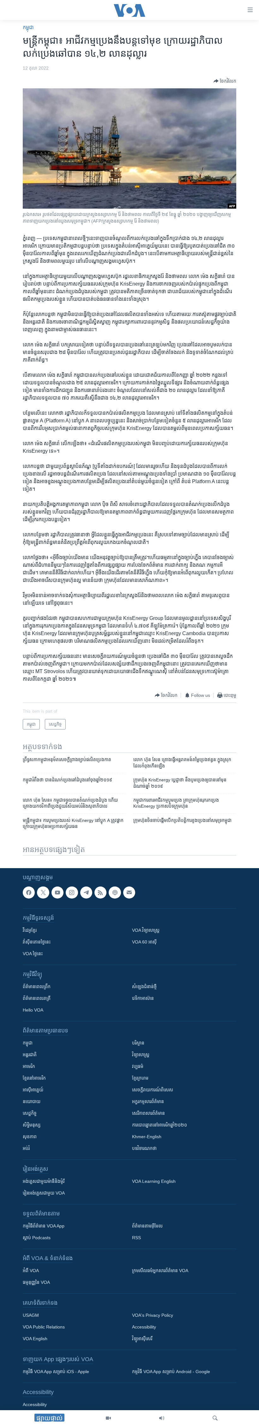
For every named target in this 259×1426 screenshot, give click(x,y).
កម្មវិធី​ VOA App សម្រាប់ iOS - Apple (56, 1371)
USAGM (31, 1315)
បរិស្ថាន (138, 1043)
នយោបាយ (31, 1101)
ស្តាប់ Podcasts (37, 1237)
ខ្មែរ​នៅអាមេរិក (34, 1078)
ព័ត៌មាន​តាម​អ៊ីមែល (147, 1226)
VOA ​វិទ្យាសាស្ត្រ (146, 930)
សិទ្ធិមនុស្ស (31, 1125)
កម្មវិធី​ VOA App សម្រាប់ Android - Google (171, 1371)
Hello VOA (33, 1010)
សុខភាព (30, 1136)
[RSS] (100, 893)
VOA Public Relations (44, 1327)
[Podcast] (115, 893)
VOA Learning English (154, 1181)
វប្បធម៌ (137, 1066)
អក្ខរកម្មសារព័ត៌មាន (148, 1101)
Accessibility (144, 1327)
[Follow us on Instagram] (72, 893)
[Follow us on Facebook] (29, 893)
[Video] (108, 1418)
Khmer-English (146, 1136)
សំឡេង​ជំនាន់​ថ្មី (144, 986)
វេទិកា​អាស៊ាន (143, 998)
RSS (136, 1237)
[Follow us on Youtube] (57, 893)
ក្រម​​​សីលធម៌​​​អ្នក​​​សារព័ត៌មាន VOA (160, 1270)
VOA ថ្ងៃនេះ (33, 953)
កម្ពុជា (28, 27)
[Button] (225, 81)
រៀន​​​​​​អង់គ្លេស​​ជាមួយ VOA (44, 1193)
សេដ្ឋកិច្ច (30, 1113)
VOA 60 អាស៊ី (144, 942)
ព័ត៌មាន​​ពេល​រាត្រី (37, 998)
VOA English (35, 1338)
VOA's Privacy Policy (152, 1315)
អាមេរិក (29, 1066)
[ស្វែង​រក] (215, 1418)
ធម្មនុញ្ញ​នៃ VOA (36, 1282)
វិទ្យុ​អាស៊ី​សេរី (142, 1338)
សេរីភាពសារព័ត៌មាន (148, 1113)
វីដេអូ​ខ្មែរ (30, 930)
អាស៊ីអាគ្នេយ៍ (33, 1090)
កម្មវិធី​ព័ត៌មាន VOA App (43, 1226)
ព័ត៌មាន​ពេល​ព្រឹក (37, 986)
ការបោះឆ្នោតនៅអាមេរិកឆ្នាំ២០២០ (159, 1125)
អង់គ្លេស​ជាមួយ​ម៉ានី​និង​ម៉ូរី (43, 1181)
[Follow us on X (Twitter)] (43, 893)
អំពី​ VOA (31, 1270)
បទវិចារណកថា (144, 1148)
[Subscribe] (129, 893)
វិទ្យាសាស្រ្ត (140, 1054)
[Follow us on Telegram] (86, 893)
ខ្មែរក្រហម (140, 1078)
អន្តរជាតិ (30, 1054)
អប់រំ (26, 1148)
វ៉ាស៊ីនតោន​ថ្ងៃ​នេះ (37, 942)
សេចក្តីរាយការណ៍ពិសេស (152, 1090)
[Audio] (161, 1418)
